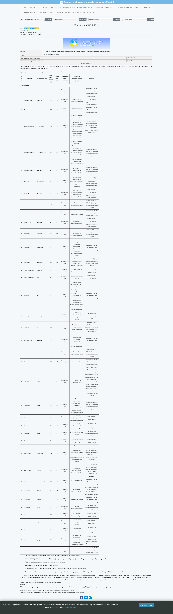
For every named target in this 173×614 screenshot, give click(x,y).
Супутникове (98, 7)
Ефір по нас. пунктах (53, 7)
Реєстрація (90, 12)
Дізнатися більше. (71, 607)
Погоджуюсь (146, 605)
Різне (77, 12)
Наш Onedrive (69, 12)
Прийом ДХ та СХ (29, 12)
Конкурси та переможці (31, 28)
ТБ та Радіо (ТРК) (110, 7)
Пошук (122, 7)
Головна (26, 7)
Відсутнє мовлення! (133, 7)
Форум (32, 7)
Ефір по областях (70, 7)
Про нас (147, 7)
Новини (39, 7)
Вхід (83, 12)
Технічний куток (55, 12)
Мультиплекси (85, 7)
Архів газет (41, 12)
